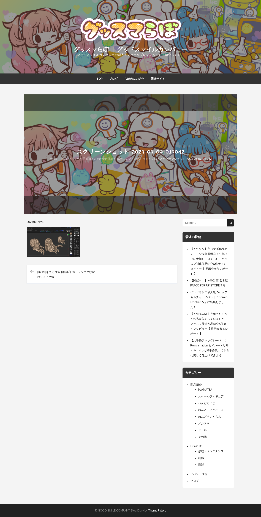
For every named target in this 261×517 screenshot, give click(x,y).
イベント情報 (198, 474)
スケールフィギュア (211, 396)
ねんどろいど (206, 403)
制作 (201, 458)
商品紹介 (196, 384)
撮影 (201, 464)
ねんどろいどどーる (211, 410)
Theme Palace (157, 510)
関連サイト (158, 78)
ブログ (113, 78)
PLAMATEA (205, 389)
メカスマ (204, 423)
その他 (202, 437)
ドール (202, 430)
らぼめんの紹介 (134, 78)
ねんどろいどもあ (209, 416)
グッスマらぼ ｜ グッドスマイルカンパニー (130, 49)
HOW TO (196, 446)
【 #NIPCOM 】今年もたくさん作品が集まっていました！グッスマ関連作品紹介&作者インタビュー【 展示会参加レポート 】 (209, 323)
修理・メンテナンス (211, 451)
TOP (100, 78)
